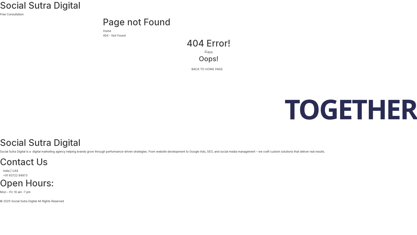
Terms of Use (408, 208)
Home (107, 31)
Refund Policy (354, 208)
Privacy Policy (381, 208)
